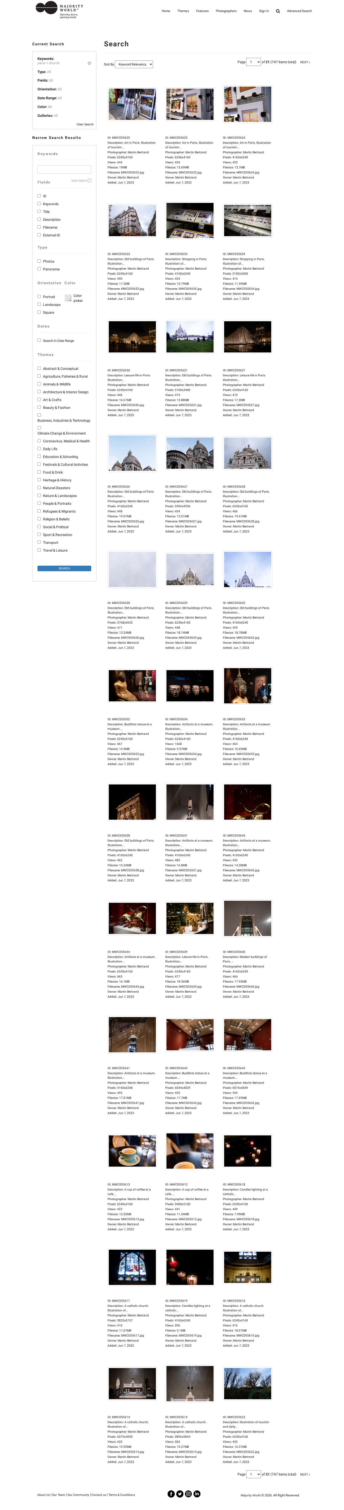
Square (48, 312)
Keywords (51, 204)
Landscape (51, 305)
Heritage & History (57, 480)
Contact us (98, 1495)
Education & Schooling (60, 457)
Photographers (226, 11)
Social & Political (55, 527)
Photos (48, 261)
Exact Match (79, 180)
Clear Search (85, 124)
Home (166, 11)
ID (44, 196)
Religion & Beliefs (56, 519)
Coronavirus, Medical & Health (66, 441)
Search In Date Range (58, 341)
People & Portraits (57, 503)
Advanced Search (299, 11)
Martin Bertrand (128, 177)
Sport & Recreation (57, 535)
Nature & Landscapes (60, 496)
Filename (50, 227)
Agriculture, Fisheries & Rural (65, 376)
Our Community (78, 1495)
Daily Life (50, 449)
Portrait (49, 297)
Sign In (264, 11)
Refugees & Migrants (59, 511)
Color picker (77, 298)
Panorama (51, 269)
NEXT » (305, 62)
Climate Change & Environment (62, 433)
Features (202, 11)
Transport (50, 543)
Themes (183, 11)
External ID (51, 235)
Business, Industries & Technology (64, 420)
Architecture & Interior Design (66, 392)
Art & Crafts (52, 400)
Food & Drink (53, 472)
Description (52, 220)
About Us (43, 1495)
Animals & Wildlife (57, 384)
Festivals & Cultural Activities (65, 464)
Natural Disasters (56, 488)
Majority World (251, 1495)
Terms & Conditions (122, 1495)
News (248, 11)
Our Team (58, 1495)
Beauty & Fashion (57, 408)
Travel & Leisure (55, 550)
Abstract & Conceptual (60, 369)
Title (46, 212)
